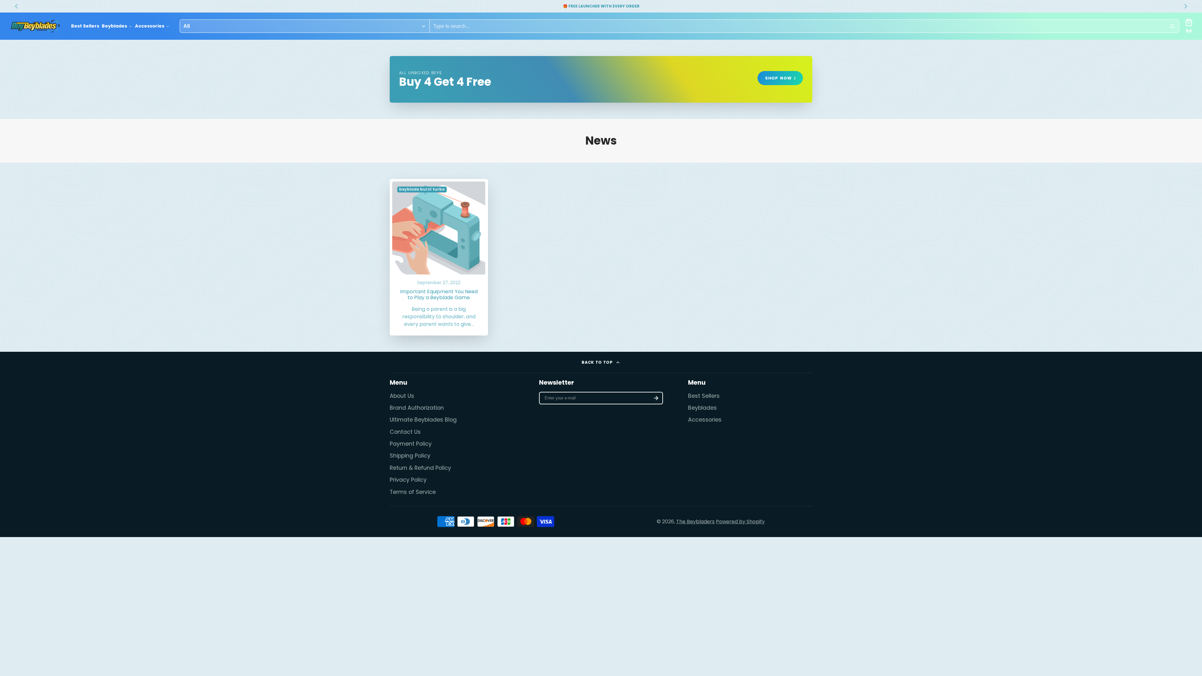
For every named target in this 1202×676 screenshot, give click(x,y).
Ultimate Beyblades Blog (423, 419)
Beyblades (114, 26)
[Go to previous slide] (16, 6)
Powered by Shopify (740, 521)
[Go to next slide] (1185, 6)
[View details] (601, 79)
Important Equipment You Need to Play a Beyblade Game (439, 257)
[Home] (35, 26)
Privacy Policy (408, 480)
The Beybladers (695, 521)
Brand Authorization (417, 408)
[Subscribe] (656, 398)
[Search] (1172, 26)
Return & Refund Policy (420, 468)
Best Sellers (85, 26)
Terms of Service (413, 492)
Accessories (149, 26)
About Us (402, 396)
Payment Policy (411, 444)
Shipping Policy (410, 455)
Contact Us (405, 432)
